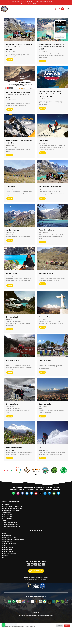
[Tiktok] (40, 493)
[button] (62, 8)
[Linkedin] (49, 493)
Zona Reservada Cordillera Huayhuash (50, 186)
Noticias (40, 232)
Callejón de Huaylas (45, 404)
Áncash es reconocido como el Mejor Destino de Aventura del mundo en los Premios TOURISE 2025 (50, 94)
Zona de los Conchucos (46, 273)
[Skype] (58, 493)
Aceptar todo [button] (67, 625)
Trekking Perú (10, 186)
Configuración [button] (59, 625)
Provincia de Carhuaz (12, 360)
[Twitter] (45, 493)
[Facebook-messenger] (27, 493)
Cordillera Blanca (11, 273)
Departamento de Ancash (14, 448)
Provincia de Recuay (12, 404)
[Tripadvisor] (54, 493)
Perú (40, 448)
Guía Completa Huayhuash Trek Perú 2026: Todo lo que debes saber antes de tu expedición (19, 47)
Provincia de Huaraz (45, 360)
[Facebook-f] (22, 493)
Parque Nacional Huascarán (47, 230)
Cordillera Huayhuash (12, 230)
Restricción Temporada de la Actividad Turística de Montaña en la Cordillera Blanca (18, 95)
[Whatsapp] (13, 493)
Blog (7, 51)
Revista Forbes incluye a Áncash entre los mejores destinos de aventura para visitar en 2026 (51, 46)
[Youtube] (36, 493)
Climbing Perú (43, 141)
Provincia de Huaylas (12, 317)
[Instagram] (18, 493)
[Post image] (19, 29)
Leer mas (10, 59)
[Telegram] (31, 493)
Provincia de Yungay (45, 317)
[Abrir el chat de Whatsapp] (3, 625)
